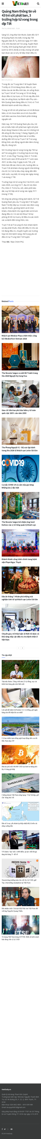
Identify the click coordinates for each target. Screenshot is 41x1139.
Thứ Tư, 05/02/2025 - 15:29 (10, 28)
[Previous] (18, 648)
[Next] (22, 648)
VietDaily (9, 1134)
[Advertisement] (20, 270)
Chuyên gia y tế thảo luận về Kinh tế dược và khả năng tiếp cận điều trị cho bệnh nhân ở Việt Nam (20, 636)
